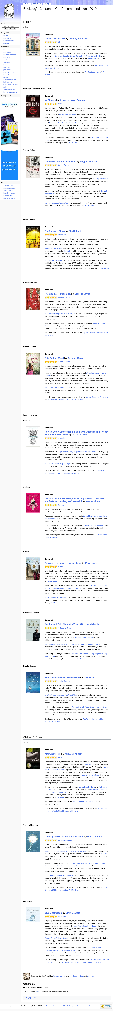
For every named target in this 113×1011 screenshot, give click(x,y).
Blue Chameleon (53, 913)
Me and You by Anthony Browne (56, 938)
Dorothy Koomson (78, 38)
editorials (90, 976)
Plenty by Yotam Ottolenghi (95, 525)
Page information (9, 198)
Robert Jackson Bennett (72, 100)
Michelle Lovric (82, 294)
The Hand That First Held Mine (60, 161)
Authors (6, 43)
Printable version (9, 193)
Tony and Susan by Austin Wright (57, 203)
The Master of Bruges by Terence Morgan (60, 314)
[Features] (26, 976)
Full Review (72, 143)
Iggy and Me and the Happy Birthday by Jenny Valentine (65, 851)
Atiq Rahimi (74, 231)
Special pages (8, 190)
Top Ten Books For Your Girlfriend (60, 400)
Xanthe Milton (93, 501)
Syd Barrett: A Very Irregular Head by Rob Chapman (78, 452)
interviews (73, 976)
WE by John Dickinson (67, 115)
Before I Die (89, 764)
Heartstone (92, 59)
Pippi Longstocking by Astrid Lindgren (59, 875)
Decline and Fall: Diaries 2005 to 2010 (64, 624)
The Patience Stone (55, 231)
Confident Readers (64, 840)
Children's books (9, 40)
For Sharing (61, 917)
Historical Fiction (63, 298)
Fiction (5, 36)
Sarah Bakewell (80, 434)
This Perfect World (54, 358)
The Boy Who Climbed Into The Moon (64, 836)
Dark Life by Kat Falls (87, 787)
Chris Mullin (93, 624)
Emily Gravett (73, 913)
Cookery (60, 505)
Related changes (9, 188)
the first (103, 854)
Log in (108, 1)
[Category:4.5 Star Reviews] (51, 567)
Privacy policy (51, 1006)
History (60, 567)
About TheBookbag (66, 1006)
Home (5, 50)
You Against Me (53, 754)
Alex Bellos (89, 677)
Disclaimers (80, 1006)
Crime (59, 42)
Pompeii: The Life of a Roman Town (63, 563)
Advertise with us (9, 89)
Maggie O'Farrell (88, 161)
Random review (8, 72)
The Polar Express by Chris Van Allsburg (77, 962)
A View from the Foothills (84, 637)
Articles (5, 60)
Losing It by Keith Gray (90, 775)
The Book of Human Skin (58, 294)
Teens (59, 757)
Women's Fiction (63, 362)
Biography (61, 438)
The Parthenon (53, 581)
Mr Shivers (50, 100)
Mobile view (92, 1006)
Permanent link (8, 196)
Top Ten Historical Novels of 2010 (95, 333)
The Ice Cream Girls (55, 38)
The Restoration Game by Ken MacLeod (64, 123)
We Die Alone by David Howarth (56, 598)
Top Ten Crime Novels (93, 72)
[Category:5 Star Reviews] (51, 42)
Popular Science (63, 681)
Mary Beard (91, 563)
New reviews (7, 52)
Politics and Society (64, 628)
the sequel (61, 797)
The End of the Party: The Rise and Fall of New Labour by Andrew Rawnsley (73, 644)
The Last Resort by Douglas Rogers (58, 464)
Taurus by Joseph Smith (53, 248)
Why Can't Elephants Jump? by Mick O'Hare (61, 695)
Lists (35, 998)
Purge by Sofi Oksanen (53, 260)
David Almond (94, 836)
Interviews (6, 62)
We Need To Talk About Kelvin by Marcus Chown (90, 707)
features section (59, 976)
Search (3, 23)
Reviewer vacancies (10, 92)
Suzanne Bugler (76, 358)
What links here (8, 185)
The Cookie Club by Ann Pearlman (57, 388)
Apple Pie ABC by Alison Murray (85, 926)
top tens (81, 976)
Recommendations (9, 55)
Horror (59, 104)
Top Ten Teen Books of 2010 (83, 802)
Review (27, 4)
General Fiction (63, 165)
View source (37, 4)
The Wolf (67, 251)
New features (7, 57)
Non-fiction (7, 38)
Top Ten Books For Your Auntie (96, 397)
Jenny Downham (73, 754)
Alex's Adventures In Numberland (62, 677)
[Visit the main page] (10, 10)
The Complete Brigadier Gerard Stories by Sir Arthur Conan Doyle (76, 56)
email (37, 992)
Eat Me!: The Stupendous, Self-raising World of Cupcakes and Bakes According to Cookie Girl (74, 500)
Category (27, 998)
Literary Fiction (62, 235)
